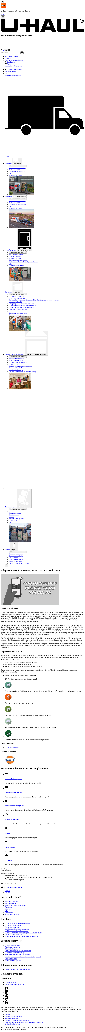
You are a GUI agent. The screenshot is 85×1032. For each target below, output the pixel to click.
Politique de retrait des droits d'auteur (17, 1020)
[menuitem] (46, 170)
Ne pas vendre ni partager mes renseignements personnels (24, 1022)
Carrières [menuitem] (8, 58)
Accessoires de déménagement (14, 805)
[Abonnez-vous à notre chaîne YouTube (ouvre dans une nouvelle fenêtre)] (6, 1004)
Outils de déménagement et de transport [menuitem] (20, 366)
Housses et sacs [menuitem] (13, 364)
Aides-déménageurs (24, 507)
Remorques (8, 163)
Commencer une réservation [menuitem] (17, 168)
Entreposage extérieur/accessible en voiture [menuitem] (21, 307)
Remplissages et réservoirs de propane (17, 954)
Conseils (8, 909)
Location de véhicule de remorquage (17, 929)
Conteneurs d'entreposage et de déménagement (23, 933)
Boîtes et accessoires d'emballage (36, 354)
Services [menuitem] (11, 517)
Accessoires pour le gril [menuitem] (16, 556)
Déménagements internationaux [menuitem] (18, 260)
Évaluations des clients (12, 914)
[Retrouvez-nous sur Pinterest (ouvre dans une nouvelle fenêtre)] (6, 995)
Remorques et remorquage (13, 792)
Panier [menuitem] (9, 64)
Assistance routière (11, 903)
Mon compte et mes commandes (15, 905)
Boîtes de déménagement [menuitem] (16, 358)
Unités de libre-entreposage (14, 934)
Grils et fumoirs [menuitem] (13, 557)
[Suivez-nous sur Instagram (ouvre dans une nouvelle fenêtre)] (6, 992)
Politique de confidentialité (13, 1016)
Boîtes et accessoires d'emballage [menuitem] (15, 354)
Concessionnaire (10, 982)
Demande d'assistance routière (13, 887)
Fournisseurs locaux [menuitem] (15, 513)
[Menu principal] (3, 17)
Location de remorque (12, 927)
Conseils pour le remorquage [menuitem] (17, 204)
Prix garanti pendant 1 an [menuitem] (13, 56)
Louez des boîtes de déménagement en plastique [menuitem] (23, 371)
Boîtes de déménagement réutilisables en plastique (21, 936)
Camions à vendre (10, 847)
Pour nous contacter (11, 901)
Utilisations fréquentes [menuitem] (15, 258)
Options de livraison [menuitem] (15, 256)
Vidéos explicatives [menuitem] (14, 203)
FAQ (10, 173)
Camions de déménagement (13, 779)
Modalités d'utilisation (12, 1018)
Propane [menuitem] (7, 549)
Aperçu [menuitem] (11, 511)
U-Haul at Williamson (12, 748)
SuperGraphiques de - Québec (17, 969)
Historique (8, 860)
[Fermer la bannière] (2, 2)
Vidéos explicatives (14, 170)
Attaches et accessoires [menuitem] (15, 208)
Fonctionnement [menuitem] (14, 515)
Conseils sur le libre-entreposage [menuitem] (18, 313)
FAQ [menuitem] (10, 206)
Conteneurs (24, 250)
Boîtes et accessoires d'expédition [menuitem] (19, 362)
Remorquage (21, 196)
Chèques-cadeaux (11, 959)
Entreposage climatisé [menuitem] (15, 302)
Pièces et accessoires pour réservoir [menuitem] (19, 563)
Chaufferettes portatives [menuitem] (16, 559)
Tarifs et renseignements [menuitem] (16, 254)
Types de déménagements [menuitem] (16, 518)
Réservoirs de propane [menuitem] (15, 561)
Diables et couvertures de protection (16, 931)
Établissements (12, 1024)
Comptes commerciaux (12, 945)
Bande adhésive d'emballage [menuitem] (17, 368)
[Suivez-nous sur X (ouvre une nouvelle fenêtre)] (6, 1001)
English (7, 891)
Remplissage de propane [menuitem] (16, 554)
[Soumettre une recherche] (22, 52)
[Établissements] (9, 50)
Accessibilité (9, 913)
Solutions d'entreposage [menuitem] (16, 370)
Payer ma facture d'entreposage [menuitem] (18, 309)
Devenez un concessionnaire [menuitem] (14, 60)
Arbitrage (8, 1015)
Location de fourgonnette (13, 925)
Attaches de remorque (12, 819)
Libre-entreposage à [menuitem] (17, 298)
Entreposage (18, 292)
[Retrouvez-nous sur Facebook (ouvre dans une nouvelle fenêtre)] (6, 989)
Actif (2, 14)
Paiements (8, 907)
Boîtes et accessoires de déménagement (18, 951)
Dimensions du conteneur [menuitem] (16, 265)
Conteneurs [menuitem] (11, 250)
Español (7, 893)
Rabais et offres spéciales (13, 960)
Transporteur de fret (14, 984)
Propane (14, 549)
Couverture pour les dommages (15, 952)
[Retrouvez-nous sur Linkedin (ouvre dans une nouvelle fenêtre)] (6, 998)
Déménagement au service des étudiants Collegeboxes (23, 957)
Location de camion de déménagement (17, 923)
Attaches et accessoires (15, 175)
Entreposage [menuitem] (9, 292)
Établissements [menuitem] (11, 62)
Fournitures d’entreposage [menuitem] (16, 315)
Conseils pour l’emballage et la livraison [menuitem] (23, 262)
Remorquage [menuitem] (9, 196)
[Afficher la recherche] (5, 50)
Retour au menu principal (18, 166)
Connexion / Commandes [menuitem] (13, 66)
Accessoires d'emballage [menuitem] (16, 360)
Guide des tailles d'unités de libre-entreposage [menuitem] (22, 305)
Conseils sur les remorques (17, 171)
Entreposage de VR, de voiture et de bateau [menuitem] (22, 304)
